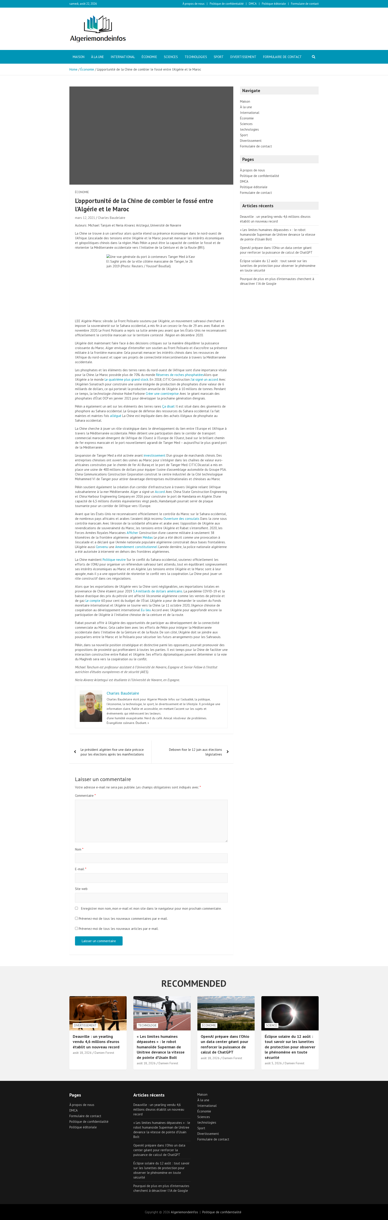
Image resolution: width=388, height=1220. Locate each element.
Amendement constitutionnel (136, 547)
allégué (115, 416)
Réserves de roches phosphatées (180, 375)
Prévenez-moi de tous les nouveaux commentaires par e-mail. (123, 918)
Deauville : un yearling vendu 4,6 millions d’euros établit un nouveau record (96, 1041)
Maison (78, 57)
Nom (79, 849)
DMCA (253, 4)
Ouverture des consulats (181, 518)
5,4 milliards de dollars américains (157, 591)
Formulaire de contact (305, 4)
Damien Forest (104, 1053)
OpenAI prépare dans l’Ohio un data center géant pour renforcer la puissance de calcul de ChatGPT (225, 1044)
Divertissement (243, 57)
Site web (81, 889)
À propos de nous (194, 4)
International (123, 57)
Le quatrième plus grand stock (126, 379)
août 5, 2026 (273, 1063)
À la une (97, 57)
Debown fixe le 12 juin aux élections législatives (195, 751)
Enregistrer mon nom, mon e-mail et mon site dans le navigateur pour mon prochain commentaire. (151, 908)
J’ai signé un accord (204, 379)
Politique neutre (114, 559)
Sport (219, 57)
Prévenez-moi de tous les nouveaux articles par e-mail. (119, 928)
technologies (196, 57)
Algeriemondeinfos (184, 1212)
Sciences (171, 57)
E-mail (80, 869)
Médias (148, 537)
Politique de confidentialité (227, 4)
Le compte (93, 600)
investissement (154, 455)
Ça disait (168, 406)
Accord (160, 492)
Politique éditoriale (274, 4)
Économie (149, 57)
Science (271, 1025)
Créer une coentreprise (162, 393)
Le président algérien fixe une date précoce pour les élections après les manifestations (112, 751)
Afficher (132, 533)
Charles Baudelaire (111, 218)
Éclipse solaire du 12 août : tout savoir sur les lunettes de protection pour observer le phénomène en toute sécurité (277, 265)
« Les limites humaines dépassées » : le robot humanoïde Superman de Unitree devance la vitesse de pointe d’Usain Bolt (277, 234)
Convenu (102, 547)
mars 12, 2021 (85, 218)
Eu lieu (146, 610)
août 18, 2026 (82, 1053)
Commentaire (85, 795)
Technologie (147, 1025)
